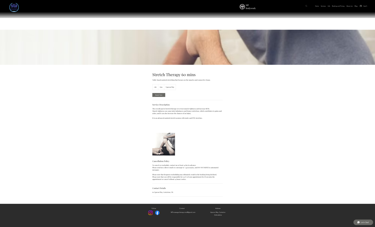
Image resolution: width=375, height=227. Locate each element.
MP (247, 5)
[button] (323, 6)
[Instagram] (150, 213)
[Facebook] (157, 213)
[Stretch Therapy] (163, 144)
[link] (158, 95)
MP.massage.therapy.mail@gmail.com (183, 212)
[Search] (306, 6)
